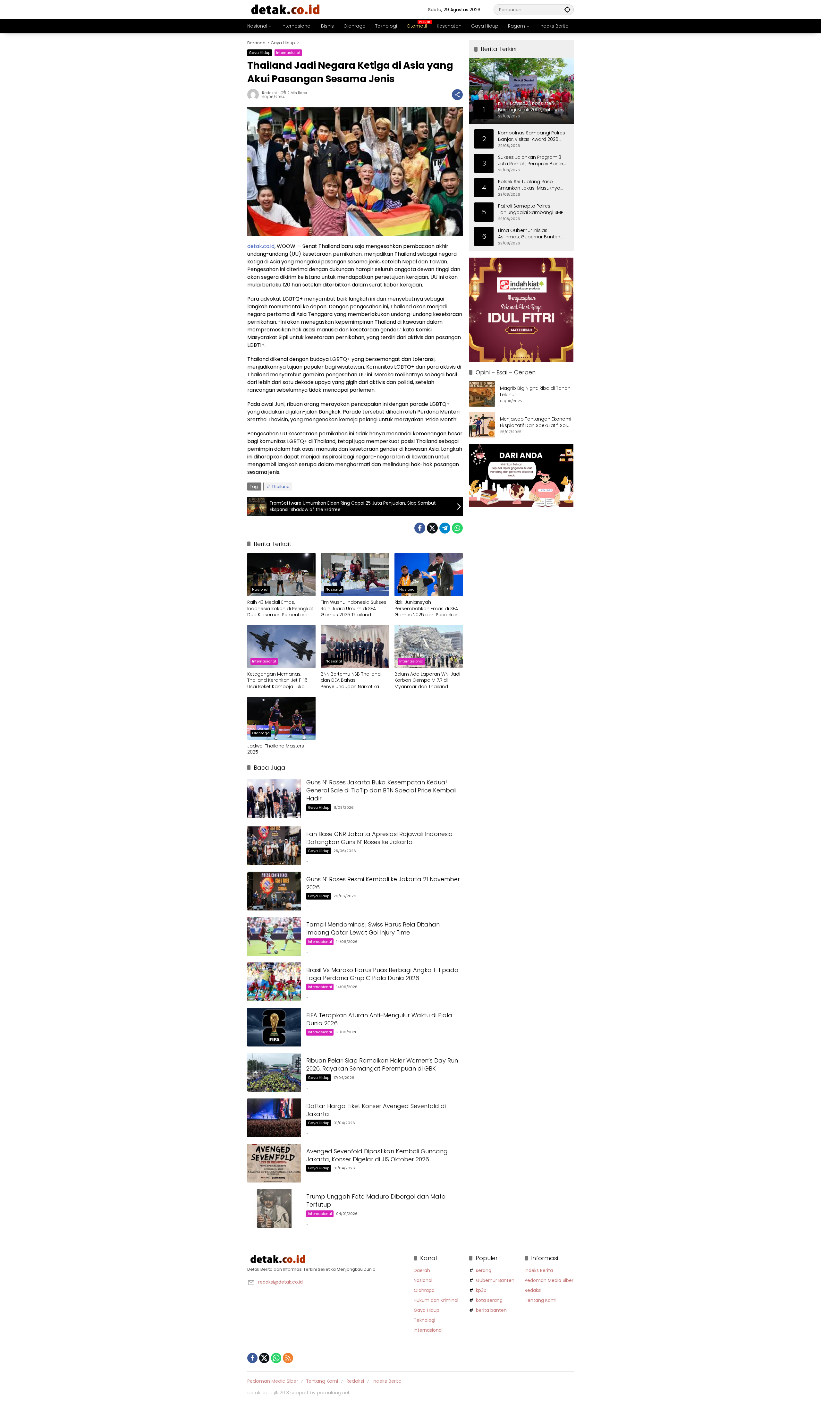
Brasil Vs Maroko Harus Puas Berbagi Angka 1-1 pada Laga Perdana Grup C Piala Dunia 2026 (382, 974)
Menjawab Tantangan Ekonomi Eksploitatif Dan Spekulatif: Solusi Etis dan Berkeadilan (536, 422)
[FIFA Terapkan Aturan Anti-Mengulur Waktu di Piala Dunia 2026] (274, 1027)
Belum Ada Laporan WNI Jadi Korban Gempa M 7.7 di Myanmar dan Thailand (427, 680)
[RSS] (288, 1358)
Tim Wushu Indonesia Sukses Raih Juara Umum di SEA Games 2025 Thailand (353, 608)
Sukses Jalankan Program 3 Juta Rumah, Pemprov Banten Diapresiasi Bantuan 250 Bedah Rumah (532, 160)
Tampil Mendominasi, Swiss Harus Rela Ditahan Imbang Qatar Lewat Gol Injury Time (373, 928)
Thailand (281, 486)
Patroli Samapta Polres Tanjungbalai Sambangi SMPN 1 (532, 209)
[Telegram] (444, 528)
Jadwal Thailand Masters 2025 (275, 749)
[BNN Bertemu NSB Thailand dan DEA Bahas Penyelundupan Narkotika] (355, 646)
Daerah (422, 1270)
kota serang (489, 1300)
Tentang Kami (540, 1300)
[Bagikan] (457, 94)
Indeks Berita (539, 1270)
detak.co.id (261, 246)
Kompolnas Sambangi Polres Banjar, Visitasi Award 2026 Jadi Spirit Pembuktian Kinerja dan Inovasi (531, 136)
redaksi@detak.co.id (280, 1282)
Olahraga (261, 733)
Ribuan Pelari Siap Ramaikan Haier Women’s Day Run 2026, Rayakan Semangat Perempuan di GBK (382, 1064)
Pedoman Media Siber (549, 1280)
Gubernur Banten (495, 1280)
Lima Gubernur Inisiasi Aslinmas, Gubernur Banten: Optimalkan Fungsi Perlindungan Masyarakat (529, 233)
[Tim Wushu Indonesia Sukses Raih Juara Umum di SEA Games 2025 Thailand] (355, 574)
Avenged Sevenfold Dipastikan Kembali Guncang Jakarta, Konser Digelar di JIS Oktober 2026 (377, 1155)
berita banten (491, 1310)
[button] (567, 9)
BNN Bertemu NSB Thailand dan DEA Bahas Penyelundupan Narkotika (351, 680)
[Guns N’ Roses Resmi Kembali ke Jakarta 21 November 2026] (274, 891)
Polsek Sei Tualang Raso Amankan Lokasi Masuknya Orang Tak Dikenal (529, 184)
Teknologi (424, 1320)
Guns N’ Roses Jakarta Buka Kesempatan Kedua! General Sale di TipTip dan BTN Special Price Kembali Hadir (381, 790)
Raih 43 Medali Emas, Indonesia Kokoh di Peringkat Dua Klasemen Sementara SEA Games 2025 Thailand (280, 608)
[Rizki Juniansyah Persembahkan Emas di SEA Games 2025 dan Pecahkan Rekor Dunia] (428, 574)
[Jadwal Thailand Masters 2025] (281, 718)
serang (483, 1270)
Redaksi (269, 93)
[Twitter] (432, 528)
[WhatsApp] (457, 528)
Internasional (288, 52)
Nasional (260, 589)
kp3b (481, 1290)
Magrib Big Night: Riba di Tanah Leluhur (535, 391)
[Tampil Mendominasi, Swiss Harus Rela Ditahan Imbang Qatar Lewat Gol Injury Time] (274, 936)
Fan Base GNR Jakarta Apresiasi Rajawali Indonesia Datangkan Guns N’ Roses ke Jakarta (379, 838)
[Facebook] (419, 528)
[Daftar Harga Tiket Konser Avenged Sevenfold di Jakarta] (274, 1117)
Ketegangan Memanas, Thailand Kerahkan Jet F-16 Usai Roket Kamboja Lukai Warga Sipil (277, 680)
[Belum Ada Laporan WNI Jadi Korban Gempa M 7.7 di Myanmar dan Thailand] (428, 646)
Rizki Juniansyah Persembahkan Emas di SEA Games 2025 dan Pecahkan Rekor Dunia (426, 608)
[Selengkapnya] (327, 1259)
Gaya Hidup (259, 52)
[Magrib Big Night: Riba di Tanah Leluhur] (482, 394)
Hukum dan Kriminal (436, 1300)
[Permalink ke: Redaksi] (254, 94)
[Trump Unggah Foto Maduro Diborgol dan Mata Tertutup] (274, 1208)
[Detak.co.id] (285, 9)
